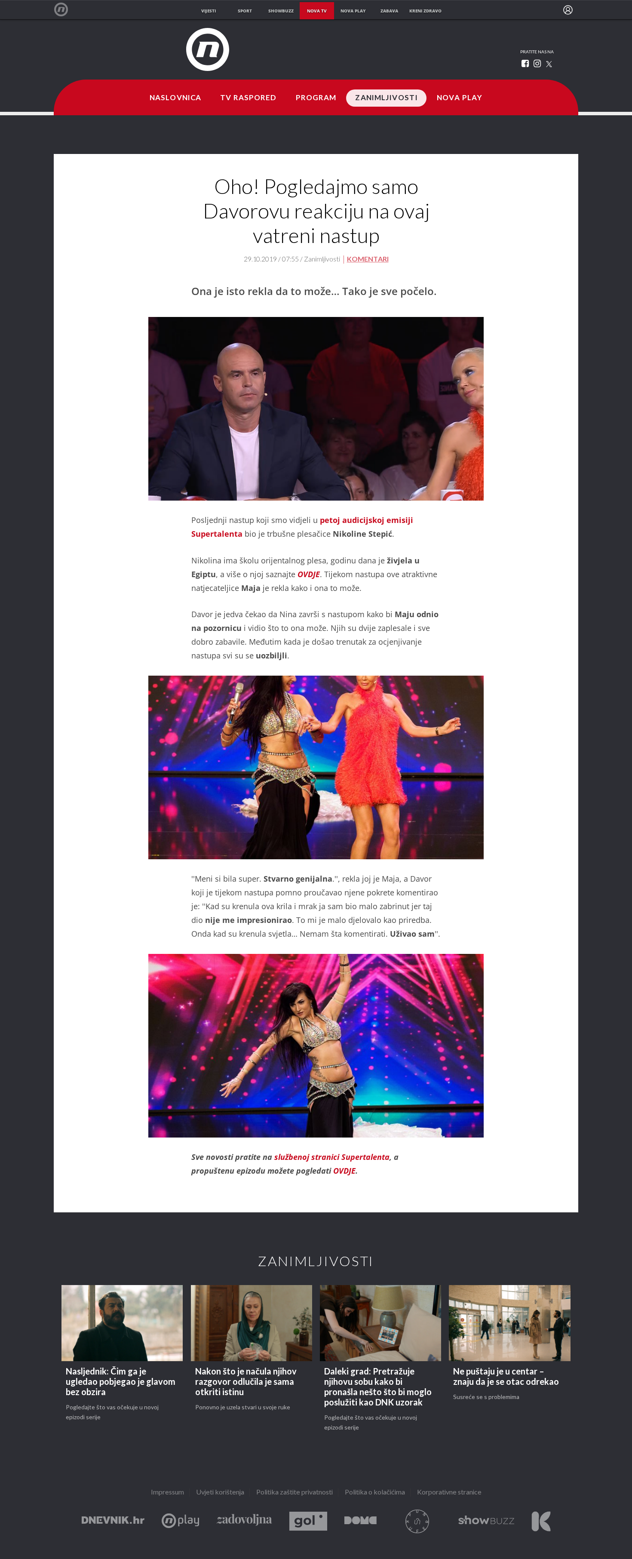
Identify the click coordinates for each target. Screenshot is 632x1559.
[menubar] (568, 9)
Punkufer (417, 1521)
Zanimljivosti (386, 98)
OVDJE (309, 574)
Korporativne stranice (449, 1492)
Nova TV (65, 9)
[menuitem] (568, 10)
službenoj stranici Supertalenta (332, 1157)
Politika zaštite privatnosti (294, 1492)
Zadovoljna (244, 1521)
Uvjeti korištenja (220, 1492)
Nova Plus (180, 1521)
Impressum (167, 1492)
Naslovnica (175, 98)
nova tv (317, 11)
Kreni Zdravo (541, 1521)
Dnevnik (113, 1521)
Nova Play (459, 98)
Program (316, 98)
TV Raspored (248, 98)
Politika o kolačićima (375, 1492)
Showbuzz (486, 1521)
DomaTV (360, 1521)
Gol (308, 1521)
